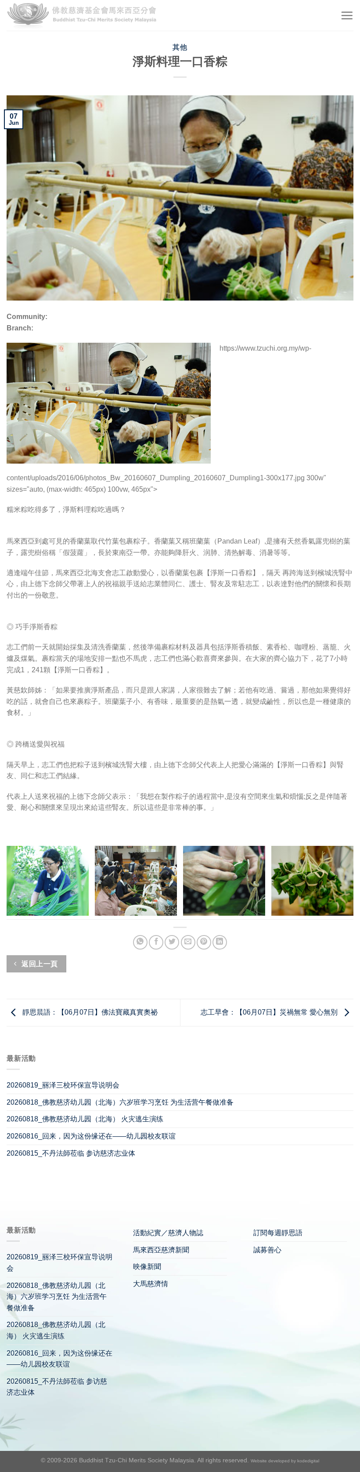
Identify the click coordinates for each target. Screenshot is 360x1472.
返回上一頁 (39, 964)
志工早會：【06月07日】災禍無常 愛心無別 (270, 1012)
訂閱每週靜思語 (277, 1232)
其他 (180, 47)
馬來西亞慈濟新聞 (161, 1250)
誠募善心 (267, 1250)
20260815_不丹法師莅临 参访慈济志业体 (71, 1153)
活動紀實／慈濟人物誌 (168, 1232)
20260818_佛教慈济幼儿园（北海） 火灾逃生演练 (85, 1119)
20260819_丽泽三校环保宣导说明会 (63, 1085)
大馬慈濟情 (150, 1283)
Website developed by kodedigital (285, 1460)
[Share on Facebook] (156, 942)
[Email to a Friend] (188, 942)
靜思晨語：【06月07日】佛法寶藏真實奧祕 (89, 1012)
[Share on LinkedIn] (219, 942)
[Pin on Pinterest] (204, 942)
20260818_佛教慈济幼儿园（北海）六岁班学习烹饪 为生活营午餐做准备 (120, 1102)
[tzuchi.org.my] (86, 15)
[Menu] (346, 15)
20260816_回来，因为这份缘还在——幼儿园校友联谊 (91, 1136)
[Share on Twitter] (172, 942)
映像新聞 (147, 1266)
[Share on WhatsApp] (140, 942)
